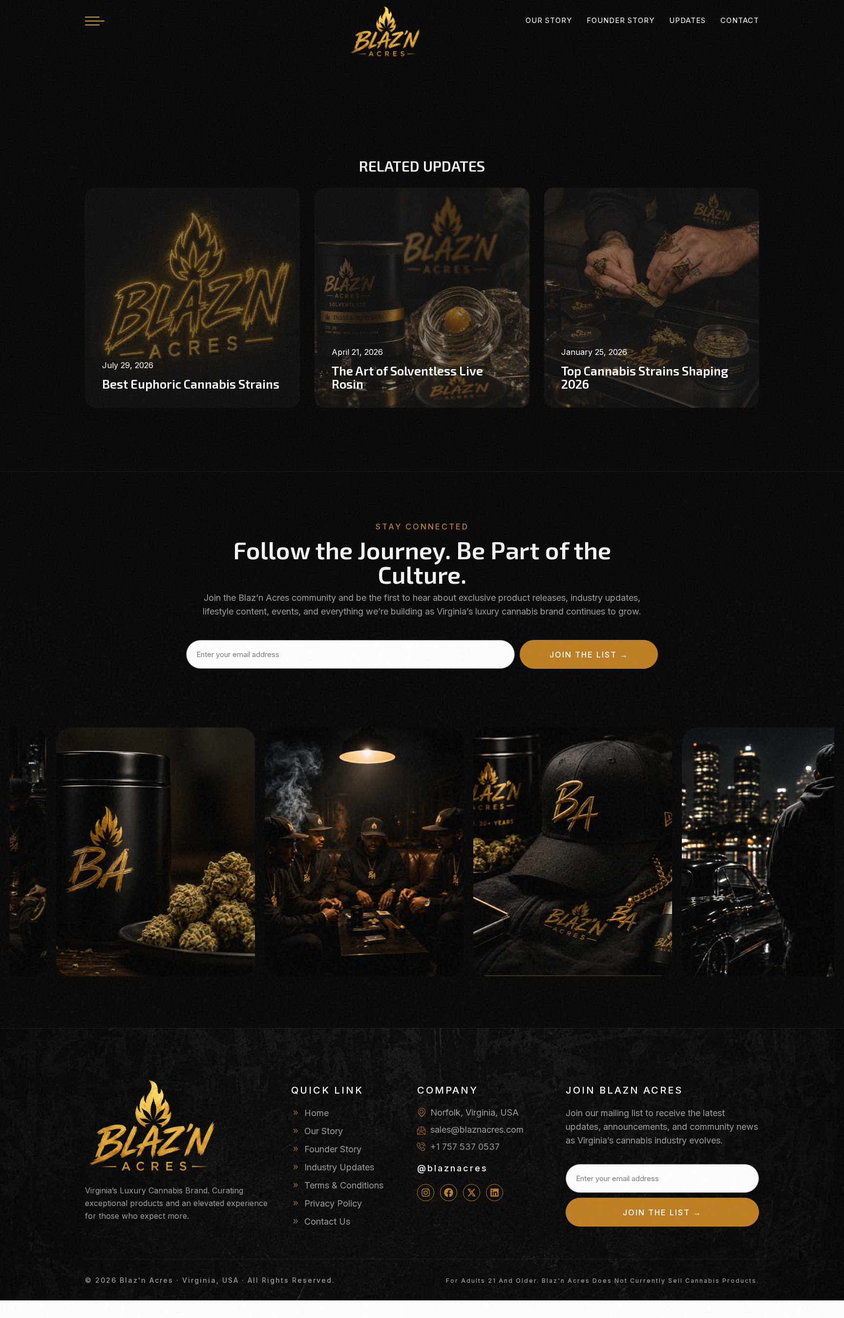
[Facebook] (448, 1192)
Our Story (549, 20)
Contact (739, 20)
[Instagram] (425, 1192)
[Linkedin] (494, 1192)
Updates (687, 20)
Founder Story (620, 20)
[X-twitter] (471, 1192)
